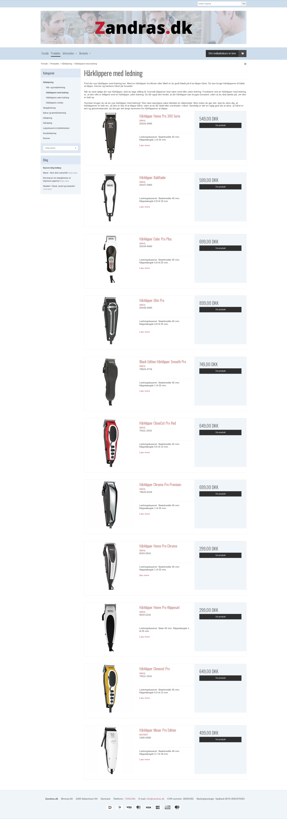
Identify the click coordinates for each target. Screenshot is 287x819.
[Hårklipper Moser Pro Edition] (110, 751)
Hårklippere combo (54, 103)
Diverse (46, 138)
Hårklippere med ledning (57, 92)
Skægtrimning (49, 108)
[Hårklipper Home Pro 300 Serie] (110, 137)
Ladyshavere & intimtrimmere (56, 128)
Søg (243, 3)
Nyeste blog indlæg (52, 168)
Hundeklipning (49, 133)
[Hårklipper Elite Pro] (110, 321)
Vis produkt (220, 125)
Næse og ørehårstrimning (54, 113)
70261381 (130, 798)
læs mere (144, 575)
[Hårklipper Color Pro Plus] (110, 260)
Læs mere (144, 145)
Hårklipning (48, 82)
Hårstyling (47, 123)
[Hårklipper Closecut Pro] (110, 690)
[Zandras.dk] (143, 27)
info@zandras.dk (155, 798)
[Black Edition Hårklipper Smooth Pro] (110, 383)
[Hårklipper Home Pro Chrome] (110, 567)
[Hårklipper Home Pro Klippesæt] (110, 628)
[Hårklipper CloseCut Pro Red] (110, 444)
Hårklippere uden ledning (57, 97)
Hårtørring (47, 118)
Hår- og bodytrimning (55, 87)
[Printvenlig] (245, 64)
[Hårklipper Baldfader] (110, 199)
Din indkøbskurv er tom (222, 53)
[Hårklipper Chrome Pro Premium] (110, 506)
